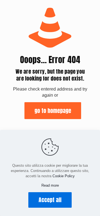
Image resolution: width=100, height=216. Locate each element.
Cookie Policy (63, 176)
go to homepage (52, 110)
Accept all (50, 200)
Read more (50, 185)
